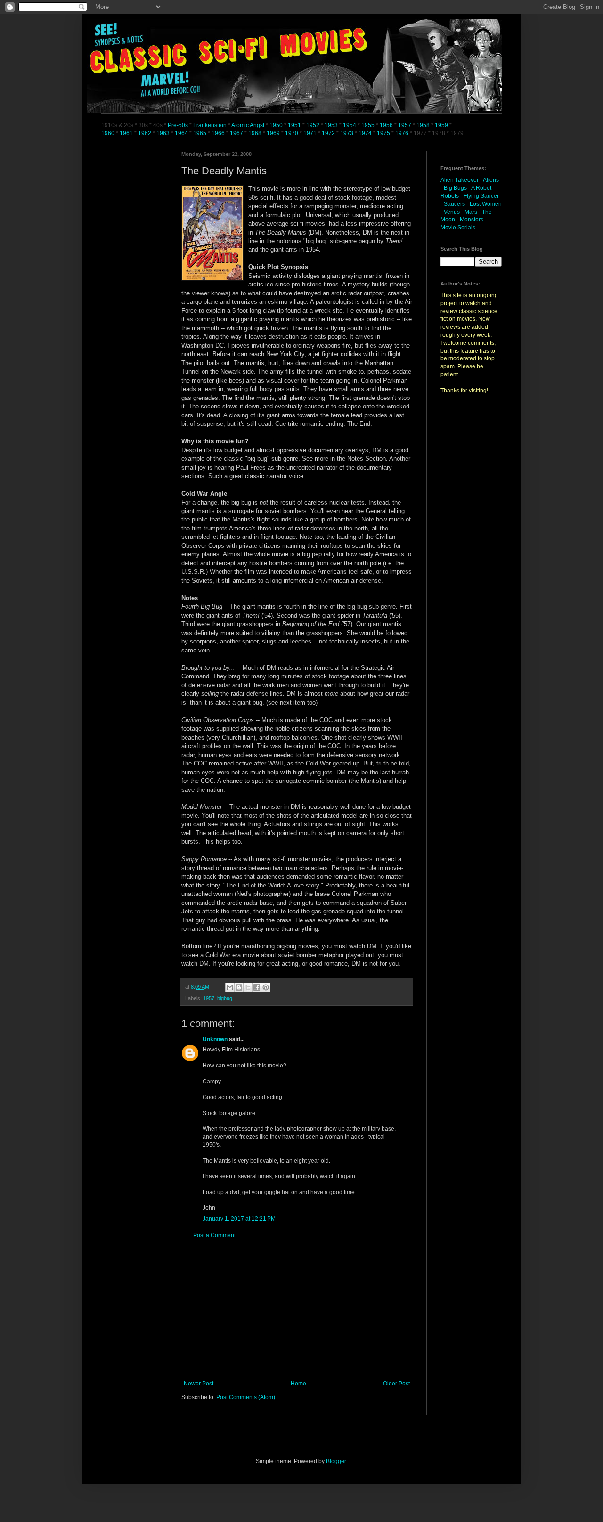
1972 (329, 133)
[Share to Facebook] (256, 987)
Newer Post (198, 1383)
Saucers (454, 204)
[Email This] (230, 987)
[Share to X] (248, 987)
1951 (294, 125)
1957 (404, 125)
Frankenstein (210, 125)
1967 (237, 133)
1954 (349, 125)
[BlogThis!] (239, 987)
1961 (127, 133)
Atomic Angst (247, 125)
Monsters (471, 219)
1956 (386, 125)
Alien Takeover (459, 180)
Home (298, 1383)
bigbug (224, 998)
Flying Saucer (481, 196)
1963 (163, 133)
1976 (401, 133)
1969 (274, 133)
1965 (199, 133)
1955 (368, 125)
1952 (312, 125)
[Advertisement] (296, 1309)
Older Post (396, 1383)
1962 (145, 133)
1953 (331, 125)
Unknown (215, 1039)
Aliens (491, 180)
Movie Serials (457, 227)
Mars (470, 212)
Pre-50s (178, 125)
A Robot (481, 188)
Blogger (336, 1461)
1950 (276, 125)
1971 (310, 133)
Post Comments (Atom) (245, 1397)
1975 (383, 133)
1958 (423, 125)
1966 (219, 133)
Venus (452, 212)
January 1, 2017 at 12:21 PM (239, 1218)
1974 (366, 133)
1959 (442, 125)
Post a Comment (214, 1235)
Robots (449, 196)
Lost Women (486, 204)
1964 (182, 133)
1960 (108, 133)
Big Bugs (455, 188)
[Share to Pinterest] (265, 987)
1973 (347, 133)
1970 (292, 133)
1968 (255, 133)
